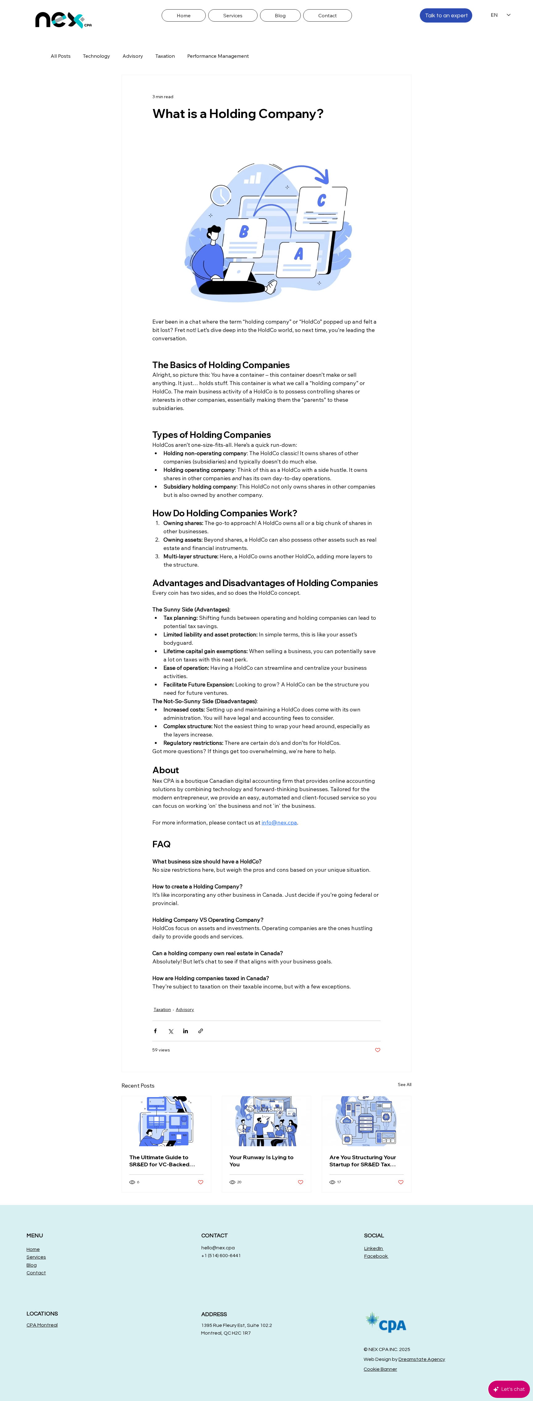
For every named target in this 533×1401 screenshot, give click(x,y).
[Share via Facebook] (155, 1031)
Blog (32, 1265)
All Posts (61, 56)
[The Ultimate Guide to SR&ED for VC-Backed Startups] (166, 1121)
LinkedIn (374, 1248)
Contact (36, 1272)
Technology (96, 56)
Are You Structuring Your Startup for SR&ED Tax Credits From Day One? (362, 1161)
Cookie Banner (380, 1369)
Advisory (132, 56)
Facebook (376, 1256)
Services (36, 1257)
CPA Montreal (42, 1325)
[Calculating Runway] (266, 1121)
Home (33, 1249)
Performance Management (218, 56)
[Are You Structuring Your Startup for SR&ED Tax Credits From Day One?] (366, 1121)
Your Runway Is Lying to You (261, 1161)
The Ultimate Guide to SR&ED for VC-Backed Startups (159, 1161)
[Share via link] (201, 1031)
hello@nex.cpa (218, 1247)
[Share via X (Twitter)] (170, 1031)
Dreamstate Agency (422, 1359)
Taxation (165, 56)
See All (404, 1084)
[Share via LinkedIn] (185, 1031)
